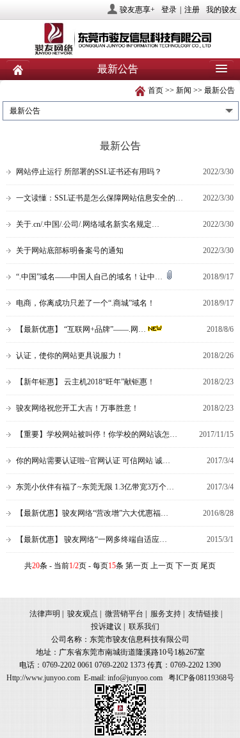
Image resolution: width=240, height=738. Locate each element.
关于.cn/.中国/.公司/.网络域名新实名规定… (87, 224)
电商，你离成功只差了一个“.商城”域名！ (85, 303)
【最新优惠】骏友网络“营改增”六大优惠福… (92, 513)
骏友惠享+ (137, 9)
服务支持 (165, 613)
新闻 (183, 90)
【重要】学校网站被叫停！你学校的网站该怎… (96, 434)
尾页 (208, 565)
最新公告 (219, 90)
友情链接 (203, 613)
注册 (192, 9)
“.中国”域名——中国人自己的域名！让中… (90, 276)
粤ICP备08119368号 (201, 677)
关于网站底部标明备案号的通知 (70, 250)
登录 (169, 9)
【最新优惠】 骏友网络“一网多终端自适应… (91, 539)
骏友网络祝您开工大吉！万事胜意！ (77, 408)
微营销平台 (124, 613)
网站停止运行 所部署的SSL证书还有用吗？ (89, 171)
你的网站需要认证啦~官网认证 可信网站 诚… (93, 460)
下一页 (186, 565)
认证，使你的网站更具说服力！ (70, 355)
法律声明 (44, 613)
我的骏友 (221, 9)
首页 (155, 90)
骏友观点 (82, 613)
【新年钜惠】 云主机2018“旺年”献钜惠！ (85, 381)
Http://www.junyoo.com (43, 677)
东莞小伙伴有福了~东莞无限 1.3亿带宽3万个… (95, 486)
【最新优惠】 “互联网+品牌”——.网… (81, 329)
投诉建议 (106, 626)
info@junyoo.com (135, 677)
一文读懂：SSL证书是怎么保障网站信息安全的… (99, 197)
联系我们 (144, 626)
